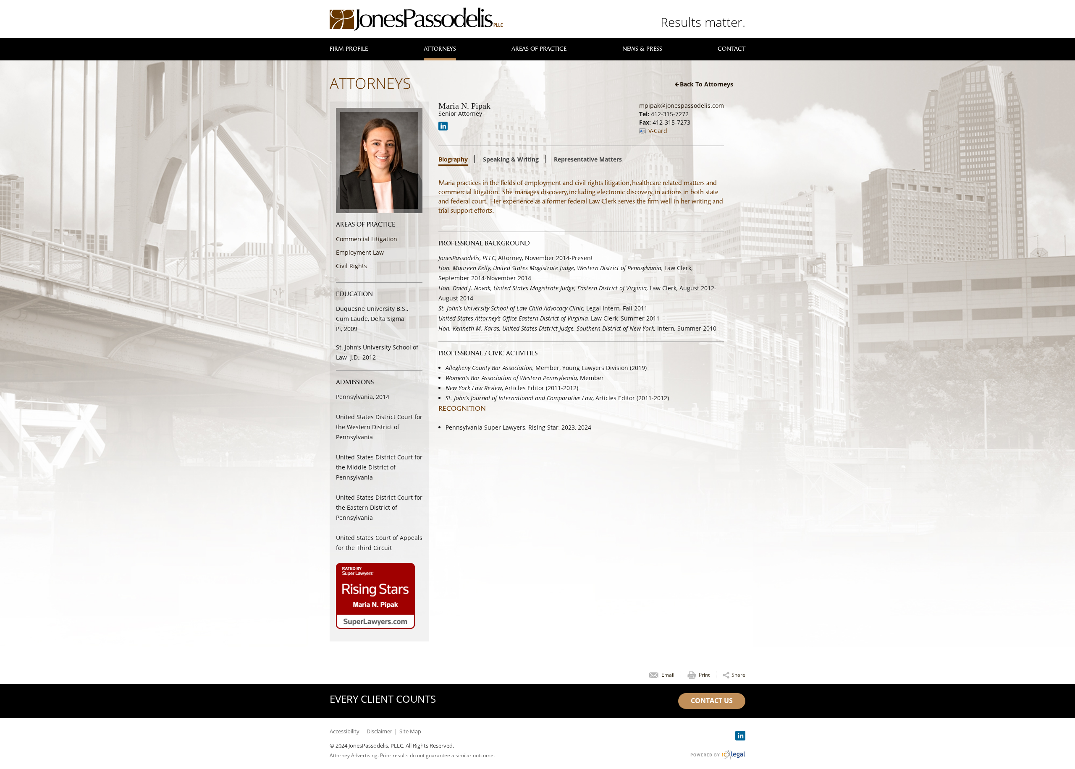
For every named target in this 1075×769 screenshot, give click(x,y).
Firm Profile (349, 48)
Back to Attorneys (706, 84)
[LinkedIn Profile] (443, 126)
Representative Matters (588, 159)
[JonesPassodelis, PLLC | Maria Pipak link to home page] (416, 19)
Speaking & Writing (511, 159)
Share (738, 674)
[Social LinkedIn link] (740, 735)
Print (704, 674)
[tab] (456, 161)
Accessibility (344, 731)
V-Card (657, 131)
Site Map (410, 731)
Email (667, 674)
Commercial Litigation (366, 239)
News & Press (642, 48)
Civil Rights (351, 266)
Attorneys (440, 48)
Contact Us (712, 700)
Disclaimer (379, 731)
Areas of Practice (538, 48)
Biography (453, 159)
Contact (731, 48)
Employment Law (360, 252)
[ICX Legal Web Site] (717, 755)
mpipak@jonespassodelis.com (681, 105)
